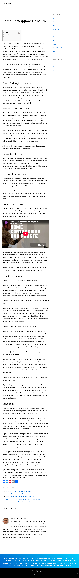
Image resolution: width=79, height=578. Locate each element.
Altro (54, 18)
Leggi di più (43, 574)
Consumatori (56, 29)
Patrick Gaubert (9, 3)
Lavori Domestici (57, 48)
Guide (55, 40)
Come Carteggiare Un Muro (12, 35)
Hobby (55, 44)
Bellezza (55, 22)
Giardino (55, 36)
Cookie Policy (57, 66)
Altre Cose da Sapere (10, 37)
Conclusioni (8, 39)
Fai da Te (13, 509)
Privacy (55, 70)
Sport (54, 51)
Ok (34, 574)
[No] (77, 573)
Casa (54, 25)
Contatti (55, 63)
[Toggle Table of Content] (18, 32)
